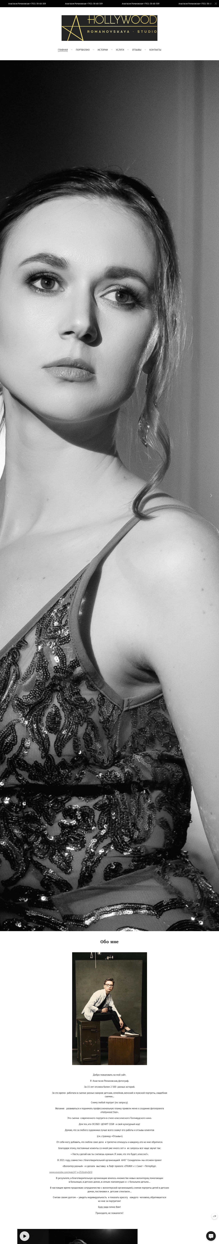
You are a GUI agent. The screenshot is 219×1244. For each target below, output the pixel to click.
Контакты (155, 49)
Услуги (120, 49)
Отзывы (136, 49)
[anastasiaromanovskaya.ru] (109, 28)
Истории (103, 49)
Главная (63, 49)
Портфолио (83, 49)
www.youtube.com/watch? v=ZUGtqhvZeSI (70, 1172)
